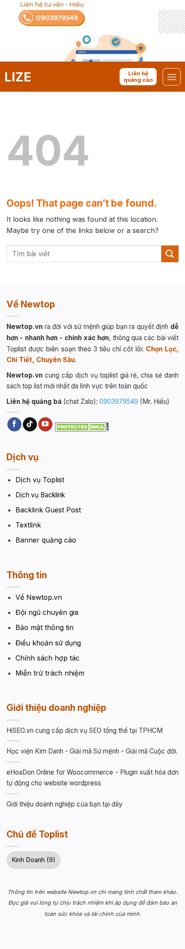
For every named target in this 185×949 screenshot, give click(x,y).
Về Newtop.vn (38, 597)
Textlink (28, 525)
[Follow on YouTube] (45, 424)
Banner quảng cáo (45, 540)
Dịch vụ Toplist (39, 479)
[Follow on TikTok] (30, 424)
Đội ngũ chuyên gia (46, 612)
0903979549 (118, 401)
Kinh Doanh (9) (34, 860)
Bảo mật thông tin (44, 627)
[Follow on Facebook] (14, 424)
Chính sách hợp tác (47, 658)
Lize (17, 77)
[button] (172, 77)
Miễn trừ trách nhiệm (49, 673)
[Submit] (170, 253)
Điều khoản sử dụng (48, 643)
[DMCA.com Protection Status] (82, 426)
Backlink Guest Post (48, 510)
